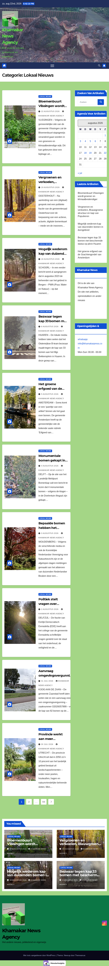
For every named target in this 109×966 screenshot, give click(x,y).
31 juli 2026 (47, 681)
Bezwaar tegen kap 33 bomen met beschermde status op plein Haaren (90, 240)
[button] (99, 65)
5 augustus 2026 (50, 394)
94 (43, 801)
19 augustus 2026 (50, 187)
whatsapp (83, 339)
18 (85, 153)
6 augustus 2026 (50, 327)
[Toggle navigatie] (52, 65)
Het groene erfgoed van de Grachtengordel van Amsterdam (90, 254)
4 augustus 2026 (50, 466)
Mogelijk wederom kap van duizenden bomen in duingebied (90, 227)
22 (105, 153)
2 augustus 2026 (50, 609)
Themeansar (80, 955)
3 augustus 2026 (50, 533)
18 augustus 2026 (50, 259)
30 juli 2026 (47, 744)
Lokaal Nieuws (45, 96)
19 (90, 153)
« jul (80, 173)
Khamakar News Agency (12, 36)
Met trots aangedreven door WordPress (39, 955)
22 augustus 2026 (50, 111)
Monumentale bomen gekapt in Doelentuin (51, 460)
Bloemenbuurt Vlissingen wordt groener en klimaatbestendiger (91, 196)
